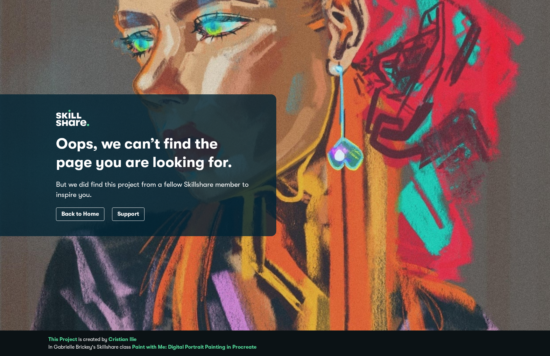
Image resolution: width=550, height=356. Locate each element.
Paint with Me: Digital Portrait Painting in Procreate (194, 347)
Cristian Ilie (123, 339)
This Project (62, 339)
